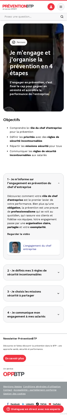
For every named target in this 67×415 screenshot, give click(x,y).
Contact (7, 390)
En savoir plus (14, 358)
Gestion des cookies (14, 393)
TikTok (43, 404)
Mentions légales (12, 386)
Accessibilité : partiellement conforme (34, 390)
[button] (33, 183)
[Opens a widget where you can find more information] (33, 409)
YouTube (57, 404)
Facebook (15, 404)
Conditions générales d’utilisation (42, 386)
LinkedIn (30, 404)
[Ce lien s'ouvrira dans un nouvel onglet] (15, 247)
